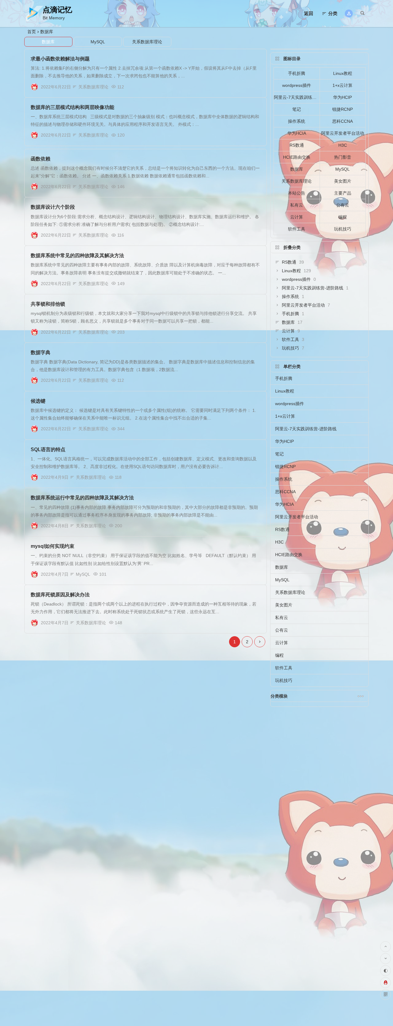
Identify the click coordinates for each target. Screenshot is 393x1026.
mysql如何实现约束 (52, 546)
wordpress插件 (296, 85)
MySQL (98, 41)
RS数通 (297, 145)
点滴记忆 (57, 10)
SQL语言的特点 (48, 449)
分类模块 (279, 696)
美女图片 (342, 181)
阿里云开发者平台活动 (342, 133)
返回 (308, 13)
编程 (342, 217)
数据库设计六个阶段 (53, 207)
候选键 (38, 401)
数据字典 (40, 352)
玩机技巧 (342, 228)
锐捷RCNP (342, 109)
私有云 (296, 205)
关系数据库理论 (147, 41)
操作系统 (296, 121)
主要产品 (342, 193)
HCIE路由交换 (296, 157)
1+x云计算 (342, 85)
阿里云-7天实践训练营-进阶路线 (297, 97)
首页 (31, 31)
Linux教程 (342, 73)
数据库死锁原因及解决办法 (60, 594)
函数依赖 (40, 158)
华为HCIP (342, 97)
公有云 (342, 205)
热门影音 (342, 157)
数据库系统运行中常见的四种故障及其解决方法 (82, 497)
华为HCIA (296, 133)
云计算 (296, 217)
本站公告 (296, 193)
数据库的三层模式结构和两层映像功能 (72, 107)
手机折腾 (296, 73)
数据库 (46, 31)
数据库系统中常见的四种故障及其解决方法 (77, 255)
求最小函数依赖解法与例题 (60, 58)
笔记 (296, 109)
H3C (342, 145)
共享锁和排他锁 (48, 304)
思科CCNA (342, 121)
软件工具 (296, 228)
